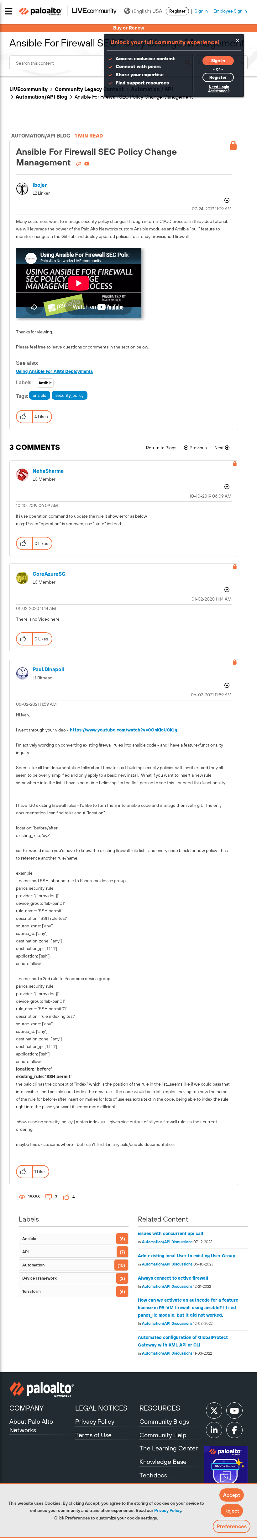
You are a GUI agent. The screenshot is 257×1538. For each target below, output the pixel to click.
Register (177, 10)
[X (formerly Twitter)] (214, 1410)
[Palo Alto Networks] (41, 1389)
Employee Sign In (230, 10)
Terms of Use (93, 1434)
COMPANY (26, 1408)
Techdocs (153, 1475)
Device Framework (39, 1278)
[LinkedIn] (214, 1430)
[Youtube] (234, 1410)
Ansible (45, 383)
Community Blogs (164, 1421)
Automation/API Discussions (167, 1242)
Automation (33, 1265)
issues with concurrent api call (170, 1233)
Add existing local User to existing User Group (186, 1255)
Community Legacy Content (89, 89)
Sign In (201, 10)
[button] (231, 1495)
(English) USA (147, 11)
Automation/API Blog (41, 97)
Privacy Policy (167, 1510)
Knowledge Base (162, 1461)
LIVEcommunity (28, 89)
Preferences (232, 1526)
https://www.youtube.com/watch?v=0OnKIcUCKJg (123, 729)
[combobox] (102, 62)
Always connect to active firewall (173, 1278)
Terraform (31, 1291)
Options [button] (226, 201)
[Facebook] (234, 1430)
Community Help (162, 1434)
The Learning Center (168, 1448)
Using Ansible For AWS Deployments (54, 371)
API (25, 1251)
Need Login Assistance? (218, 89)
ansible (39, 395)
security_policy (69, 395)
